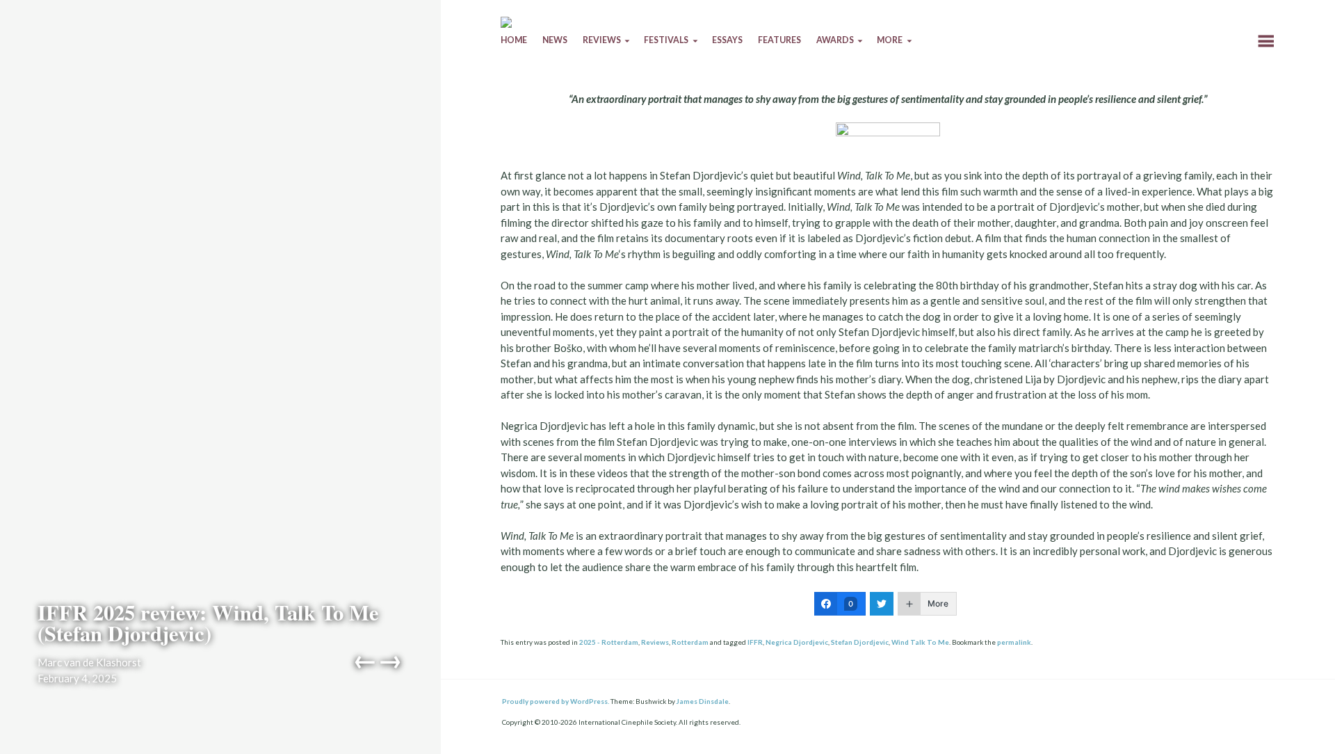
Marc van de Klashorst (89, 662)
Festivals (666, 40)
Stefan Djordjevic (860, 642)
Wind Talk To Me (920, 642)
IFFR (755, 642)
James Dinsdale (703, 701)
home (514, 40)
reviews (602, 40)
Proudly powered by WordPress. (555, 701)
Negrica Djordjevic (797, 642)
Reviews (655, 642)
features (779, 40)
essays (727, 40)
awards (835, 40)
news (554, 40)
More (890, 40)
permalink (1014, 642)
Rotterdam (690, 642)
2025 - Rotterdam (608, 642)
